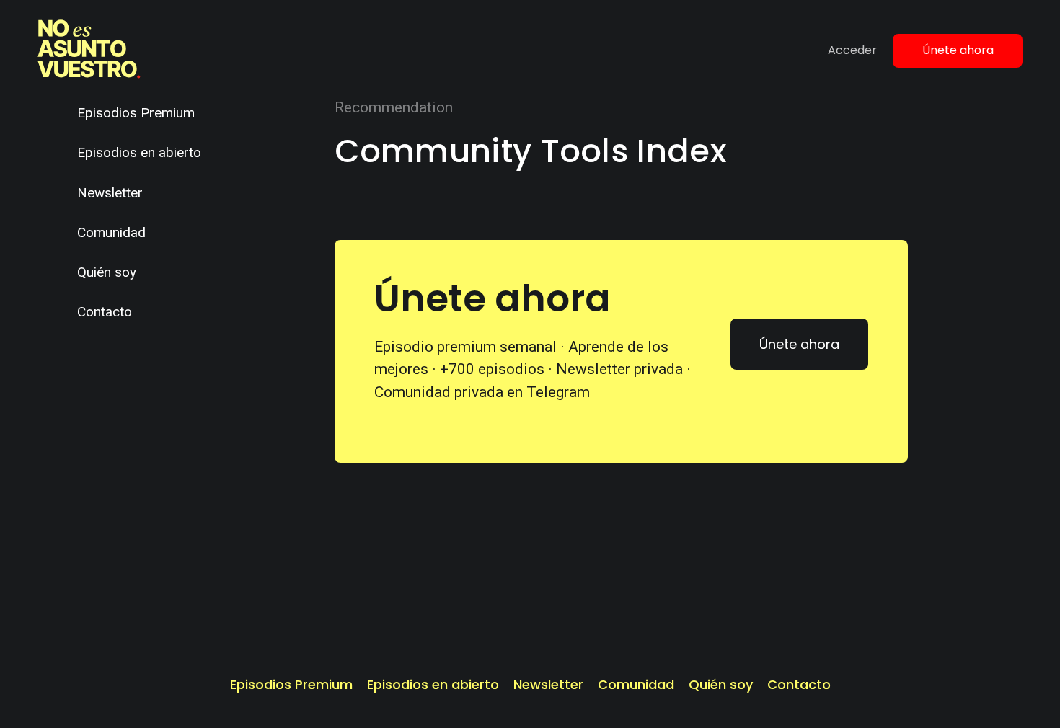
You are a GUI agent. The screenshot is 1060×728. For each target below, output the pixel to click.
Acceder (852, 50)
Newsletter (110, 193)
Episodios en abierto (139, 152)
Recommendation (394, 107)
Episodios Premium (136, 113)
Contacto (104, 311)
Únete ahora (958, 50)
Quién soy (106, 272)
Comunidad (111, 232)
